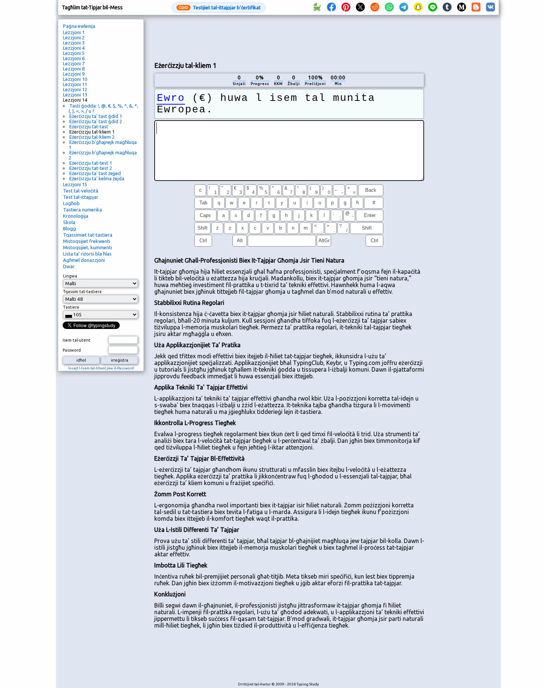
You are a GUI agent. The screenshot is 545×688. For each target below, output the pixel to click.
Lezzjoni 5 (74, 53)
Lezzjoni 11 (75, 84)
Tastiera (71, 307)
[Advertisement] (289, 37)
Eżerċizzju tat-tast (88, 126)
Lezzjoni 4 (74, 47)
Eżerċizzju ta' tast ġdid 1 (95, 116)
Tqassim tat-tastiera (82, 291)
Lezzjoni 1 (74, 32)
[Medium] (461, 7)
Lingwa (70, 276)
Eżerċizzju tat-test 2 (90, 168)
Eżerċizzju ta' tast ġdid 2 (95, 121)
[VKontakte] (490, 7)
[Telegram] (403, 7)
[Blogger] (476, 7)
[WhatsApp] (389, 7)
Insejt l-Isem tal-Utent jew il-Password (101, 368)
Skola (69, 222)
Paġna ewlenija (79, 26)
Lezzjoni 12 (75, 89)
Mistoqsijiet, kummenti (87, 247)
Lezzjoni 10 (75, 79)
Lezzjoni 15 (75, 184)
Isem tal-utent (76, 340)
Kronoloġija (75, 215)
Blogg (69, 228)
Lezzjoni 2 (74, 37)
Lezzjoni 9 (74, 73)
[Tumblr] (447, 7)
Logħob (71, 203)
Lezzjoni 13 (75, 94)
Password (72, 350)
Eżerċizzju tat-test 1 (90, 162)
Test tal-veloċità (80, 190)
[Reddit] (374, 7)
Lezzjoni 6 (74, 58)
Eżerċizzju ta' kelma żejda (96, 178)
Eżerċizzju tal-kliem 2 (92, 136)
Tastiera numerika (82, 209)
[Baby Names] (317, 7)
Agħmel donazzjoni (84, 260)
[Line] (432, 7)
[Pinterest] (345, 7)
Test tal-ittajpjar (80, 197)
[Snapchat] (418, 7)
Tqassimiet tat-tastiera (87, 234)
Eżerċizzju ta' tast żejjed (95, 173)
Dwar (69, 266)
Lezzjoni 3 (74, 42)
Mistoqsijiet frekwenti (86, 241)
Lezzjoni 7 (74, 63)
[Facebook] (331, 7)
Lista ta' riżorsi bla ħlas (87, 253)
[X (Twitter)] (360, 7)
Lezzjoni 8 (74, 68)
